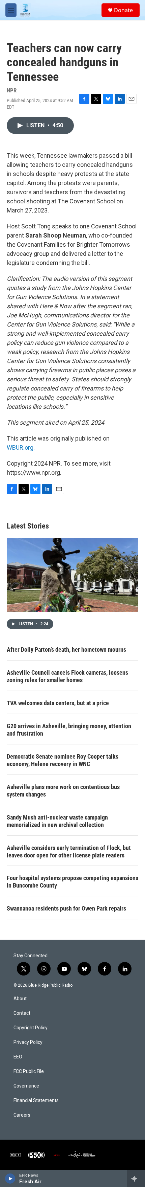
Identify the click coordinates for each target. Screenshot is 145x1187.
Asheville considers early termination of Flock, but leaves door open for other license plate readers (69, 851)
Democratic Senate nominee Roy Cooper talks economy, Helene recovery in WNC (62, 760)
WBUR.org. (21, 447)
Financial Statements (36, 1100)
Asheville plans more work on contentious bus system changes (63, 790)
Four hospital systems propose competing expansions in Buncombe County (72, 881)
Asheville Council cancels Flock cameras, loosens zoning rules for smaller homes (67, 676)
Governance (26, 1086)
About (20, 998)
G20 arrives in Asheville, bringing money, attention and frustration (69, 729)
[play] (10, 1178)
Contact (21, 1013)
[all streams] (136, 1178)
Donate (123, 10)
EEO (17, 1056)
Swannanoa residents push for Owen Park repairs (66, 908)
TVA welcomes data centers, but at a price (58, 703)
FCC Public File (28, 1071)
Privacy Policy (27, 1042)
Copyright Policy (30, 1027)
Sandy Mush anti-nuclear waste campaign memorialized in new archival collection (57, 821)
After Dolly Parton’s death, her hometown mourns (66, 649)
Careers (21, 1115)
